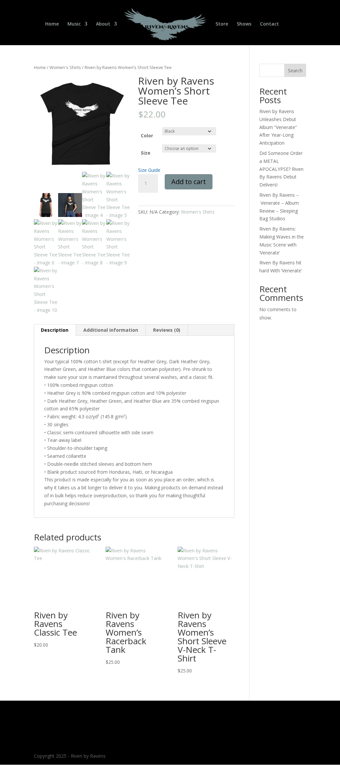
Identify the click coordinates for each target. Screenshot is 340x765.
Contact (269, 24)
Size (145, 153)
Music (74, 24)
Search (295, 70)
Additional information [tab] (110, 330)
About (103, 24)
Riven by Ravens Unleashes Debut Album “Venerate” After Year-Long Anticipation (278, 127)
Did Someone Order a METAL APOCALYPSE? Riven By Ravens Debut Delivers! (281, 169)
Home (52, 24)
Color (147, 135)
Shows (244, 24)
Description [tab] (54, 330)
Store (221, 24)
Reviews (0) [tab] (166, 330)
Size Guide (149, 170)
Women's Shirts (65, 67)
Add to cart (188, 181)
